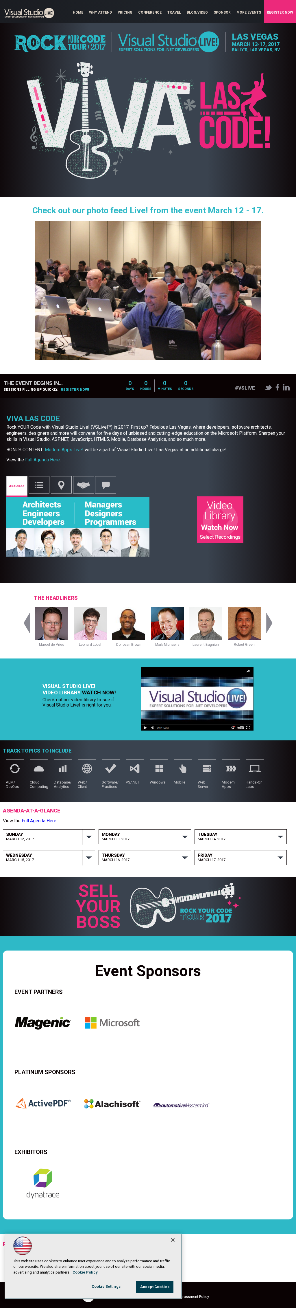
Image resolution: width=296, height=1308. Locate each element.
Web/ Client (87, 771)
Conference (150, 12)
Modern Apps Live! (64, 449)
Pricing (125, 12)
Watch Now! (99, 692)
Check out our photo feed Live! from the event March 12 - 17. (148, 210)
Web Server (207, 771)
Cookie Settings (106, 1286)
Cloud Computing (39, 771)
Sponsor (222, 12)
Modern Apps (231, 771)
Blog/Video (197, 12)
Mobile (183, 771)
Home (78, 12)
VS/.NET (135, 771)
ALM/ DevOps (15, 771)
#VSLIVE (245, 388)
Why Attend (100, 12)
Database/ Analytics (63, 771)
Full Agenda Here (42, 460)
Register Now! (75, 390)
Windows (159, 771)
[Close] (172, 1240)
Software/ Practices (111, 771)
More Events (248, 12)
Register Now (280, 12)
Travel (174, 12)
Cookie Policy (85, 1272)
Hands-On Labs (255, 771)
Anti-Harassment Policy (189, 1296)
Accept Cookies (154, 1287)
